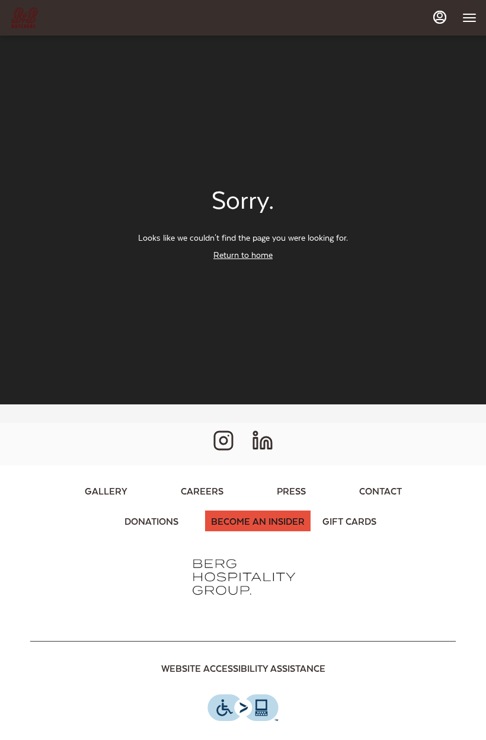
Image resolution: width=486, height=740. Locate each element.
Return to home (243, 254)
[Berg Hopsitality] (243, 576)
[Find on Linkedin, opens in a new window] (262, 444)
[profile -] (440, 17)
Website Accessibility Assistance (243, 668)
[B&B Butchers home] (62, 18)
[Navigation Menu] (469, 18)
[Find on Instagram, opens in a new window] (223, 444)
